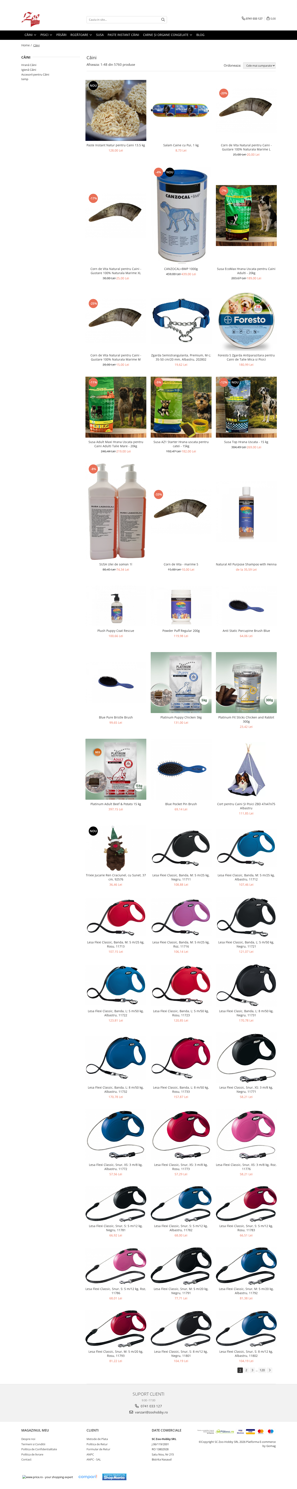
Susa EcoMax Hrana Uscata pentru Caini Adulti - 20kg (246, 271)
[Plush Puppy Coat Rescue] (115, 606)
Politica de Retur (97, 1444)
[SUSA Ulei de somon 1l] (115, 511)
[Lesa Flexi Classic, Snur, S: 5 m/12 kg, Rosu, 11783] (246, 1204)
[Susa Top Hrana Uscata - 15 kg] (246, 407)
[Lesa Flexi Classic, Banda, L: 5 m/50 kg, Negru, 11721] (246, 917)
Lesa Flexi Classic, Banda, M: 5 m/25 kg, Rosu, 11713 (115, 944)
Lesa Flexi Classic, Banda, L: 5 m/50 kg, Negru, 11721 (246, 944)
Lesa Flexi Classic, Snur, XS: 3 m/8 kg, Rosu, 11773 (181, 1167)
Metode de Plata (97, 1439)
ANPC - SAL (94, 1459)
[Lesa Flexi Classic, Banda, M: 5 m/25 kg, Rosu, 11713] (115, 917)
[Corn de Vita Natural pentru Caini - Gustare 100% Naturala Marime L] (246, 110)
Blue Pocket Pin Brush (181, 804)
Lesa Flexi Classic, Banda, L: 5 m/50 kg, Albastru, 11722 (116, 1013)
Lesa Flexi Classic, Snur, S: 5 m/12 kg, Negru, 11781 (116, 1228)
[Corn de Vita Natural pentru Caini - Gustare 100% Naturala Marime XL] (115, 215)
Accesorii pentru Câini (35, 74)
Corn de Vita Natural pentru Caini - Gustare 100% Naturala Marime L (246, 147)
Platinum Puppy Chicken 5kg (181, 717)
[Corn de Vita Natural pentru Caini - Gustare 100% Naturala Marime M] (115, 321)
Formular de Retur (98, 1449)
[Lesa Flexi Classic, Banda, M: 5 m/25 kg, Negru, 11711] (181, 848)
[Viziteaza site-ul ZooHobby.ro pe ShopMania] (114, 1477)
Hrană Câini (28, 65)
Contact (26, 1459)
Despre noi (28, 1439)
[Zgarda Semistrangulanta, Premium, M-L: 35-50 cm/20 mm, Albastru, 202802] (181, 320)
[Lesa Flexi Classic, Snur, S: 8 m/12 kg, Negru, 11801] (181, 1329)
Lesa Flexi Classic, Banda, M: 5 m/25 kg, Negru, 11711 (181, 877)
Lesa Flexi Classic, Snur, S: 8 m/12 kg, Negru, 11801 (181, 1353)
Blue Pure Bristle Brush (116, 717)
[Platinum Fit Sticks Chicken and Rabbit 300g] (246, 682)
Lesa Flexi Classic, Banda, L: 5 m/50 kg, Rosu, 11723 (181, 1013)
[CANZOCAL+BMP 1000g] (181, 216)
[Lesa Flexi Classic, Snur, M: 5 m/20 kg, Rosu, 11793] (115, 1328)
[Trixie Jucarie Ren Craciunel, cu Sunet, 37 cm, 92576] (115, 848)
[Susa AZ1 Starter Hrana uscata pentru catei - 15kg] (181, 407)
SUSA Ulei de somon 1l (115, 564)
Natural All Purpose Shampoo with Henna (246, 564)
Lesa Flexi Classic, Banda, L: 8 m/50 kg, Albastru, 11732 (116, 1089)
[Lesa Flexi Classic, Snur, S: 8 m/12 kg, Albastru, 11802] (246, 1329)
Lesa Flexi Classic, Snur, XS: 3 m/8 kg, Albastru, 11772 (116, 1167)
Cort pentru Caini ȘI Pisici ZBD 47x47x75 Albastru (246, 806)
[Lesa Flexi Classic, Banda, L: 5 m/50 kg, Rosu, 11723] (181, 985)
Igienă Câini (28, 70)
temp (24, 79)
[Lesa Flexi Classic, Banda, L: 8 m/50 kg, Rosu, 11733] (181, 1057)
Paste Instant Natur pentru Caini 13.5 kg (116, 145)
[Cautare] (163, 19)
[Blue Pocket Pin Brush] (181, 769)
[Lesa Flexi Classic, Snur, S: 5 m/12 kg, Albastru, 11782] (181, 1204)
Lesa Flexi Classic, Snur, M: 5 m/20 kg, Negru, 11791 (181, 1291)
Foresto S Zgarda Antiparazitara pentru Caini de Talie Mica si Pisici (246, 357)
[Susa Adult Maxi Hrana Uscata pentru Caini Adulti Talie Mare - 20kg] (115, 407)
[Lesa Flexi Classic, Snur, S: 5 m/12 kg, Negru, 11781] (115, 1204)
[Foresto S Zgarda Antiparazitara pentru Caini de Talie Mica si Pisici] (246, 320)
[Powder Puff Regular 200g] (181, 606)
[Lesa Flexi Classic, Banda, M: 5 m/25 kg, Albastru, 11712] (246, 848)
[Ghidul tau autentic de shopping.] (87, 1477)
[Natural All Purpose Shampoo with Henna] (246, 511)
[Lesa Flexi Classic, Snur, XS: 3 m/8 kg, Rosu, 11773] (181, 1135)
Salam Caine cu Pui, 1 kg (181, 145)
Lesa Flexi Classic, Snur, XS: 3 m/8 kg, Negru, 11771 (246, 1089)
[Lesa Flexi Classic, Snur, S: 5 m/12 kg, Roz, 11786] (115, 1266)
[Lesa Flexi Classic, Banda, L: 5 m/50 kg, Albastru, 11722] (115, 985)
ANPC (90, 1454)
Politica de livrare (32, 1454)
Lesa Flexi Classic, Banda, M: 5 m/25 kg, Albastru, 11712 (246, 877)
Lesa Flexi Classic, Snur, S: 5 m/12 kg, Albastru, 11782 (181, 1228)
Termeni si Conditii (33, 1444)
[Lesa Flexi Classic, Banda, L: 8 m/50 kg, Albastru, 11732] (115, 1058)
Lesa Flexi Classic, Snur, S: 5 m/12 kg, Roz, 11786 (115, 1291)
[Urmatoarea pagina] (269, 1370)
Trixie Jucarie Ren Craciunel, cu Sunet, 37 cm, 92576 (116, 877)
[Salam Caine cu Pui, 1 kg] (181, 110)
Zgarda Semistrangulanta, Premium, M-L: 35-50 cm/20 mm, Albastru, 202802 (181, 357)
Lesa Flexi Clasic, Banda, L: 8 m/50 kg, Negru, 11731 (246, 1013)
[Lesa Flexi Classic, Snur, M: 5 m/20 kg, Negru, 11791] (181, 1265)
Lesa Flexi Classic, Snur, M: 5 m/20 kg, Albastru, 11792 (246, 1291)
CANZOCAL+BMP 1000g (181, 269)
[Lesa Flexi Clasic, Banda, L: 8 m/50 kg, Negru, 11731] (246, 985)
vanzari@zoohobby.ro (151, 1412)
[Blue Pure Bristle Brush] (115, 682)
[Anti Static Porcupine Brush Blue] (246, 606)
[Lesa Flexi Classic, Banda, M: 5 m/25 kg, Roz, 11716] (181, 917)
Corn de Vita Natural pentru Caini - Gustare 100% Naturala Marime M (115, 357)
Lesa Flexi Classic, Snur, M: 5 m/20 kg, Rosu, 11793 (115, 1353)
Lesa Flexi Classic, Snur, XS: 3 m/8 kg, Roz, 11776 (246, 1167)
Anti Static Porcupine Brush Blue (246, 631)
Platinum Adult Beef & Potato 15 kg (115, 804)
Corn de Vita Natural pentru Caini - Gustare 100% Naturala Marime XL (115, 271)
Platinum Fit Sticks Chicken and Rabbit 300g (246, 719)
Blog (200, 35)
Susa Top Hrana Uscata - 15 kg (246, 442)
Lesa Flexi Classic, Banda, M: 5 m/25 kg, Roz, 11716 (181, 944)
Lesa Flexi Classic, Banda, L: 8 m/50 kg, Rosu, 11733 (181, 1089)
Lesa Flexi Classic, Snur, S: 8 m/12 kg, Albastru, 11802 (246, 1353)
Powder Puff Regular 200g (181, 631)
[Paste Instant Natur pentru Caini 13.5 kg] (115, 110)
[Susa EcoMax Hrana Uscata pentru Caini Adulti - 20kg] (246, 215)
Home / (27, 45)
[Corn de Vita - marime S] (181, 512)
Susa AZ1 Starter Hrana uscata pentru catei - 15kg (181, 444)
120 (262, 1370)
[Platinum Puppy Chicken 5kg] (181, 682)
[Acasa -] (43, 19)
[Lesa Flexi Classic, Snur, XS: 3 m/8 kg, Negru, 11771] (246, 1057)
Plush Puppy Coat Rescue (115, 631)
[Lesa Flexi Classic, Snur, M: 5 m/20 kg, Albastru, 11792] (246, 1265)
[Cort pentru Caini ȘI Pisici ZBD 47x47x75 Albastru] (246, 769)
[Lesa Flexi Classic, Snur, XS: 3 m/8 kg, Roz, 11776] (246, 1134)
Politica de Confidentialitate (39, 1449)
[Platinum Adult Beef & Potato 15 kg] (115, 769)
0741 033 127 (151, 1406)
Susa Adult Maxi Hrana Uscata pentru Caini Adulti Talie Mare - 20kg (115, 444)
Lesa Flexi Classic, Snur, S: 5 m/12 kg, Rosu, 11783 (246, 1228)
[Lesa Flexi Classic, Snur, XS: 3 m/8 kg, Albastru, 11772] (115, 1134)
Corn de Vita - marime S (181, 564)
